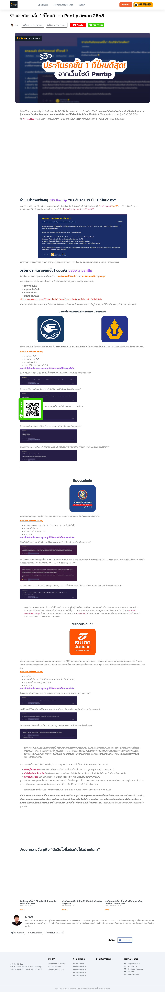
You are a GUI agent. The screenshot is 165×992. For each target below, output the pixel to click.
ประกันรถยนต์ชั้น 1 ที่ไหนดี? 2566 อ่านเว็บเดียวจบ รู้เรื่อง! (82, 902)
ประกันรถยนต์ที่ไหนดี (35, 932)
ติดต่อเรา (81, 4)
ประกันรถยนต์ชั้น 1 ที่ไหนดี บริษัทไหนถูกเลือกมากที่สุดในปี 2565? (38, 902)
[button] (125, 940)
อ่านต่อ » (22, 910)
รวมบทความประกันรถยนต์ (63, 4)
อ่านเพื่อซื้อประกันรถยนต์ (54, 932)
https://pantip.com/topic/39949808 (78, 209)
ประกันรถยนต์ (43, 4)
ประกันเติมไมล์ (81, 613)
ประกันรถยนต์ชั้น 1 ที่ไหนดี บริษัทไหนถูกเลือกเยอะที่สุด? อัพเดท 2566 (123, 902)
